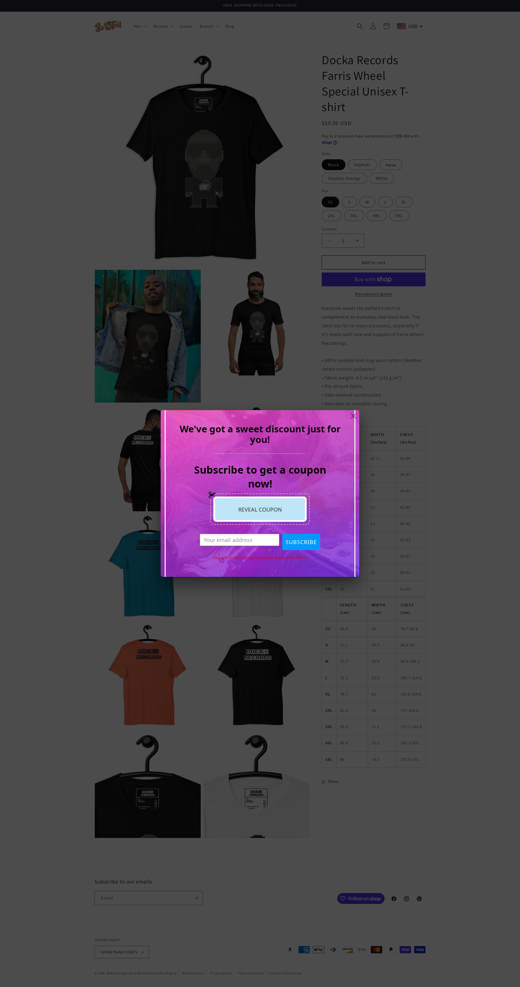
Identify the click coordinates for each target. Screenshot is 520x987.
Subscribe (301, 542)
